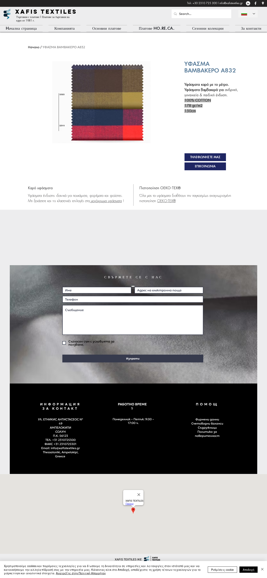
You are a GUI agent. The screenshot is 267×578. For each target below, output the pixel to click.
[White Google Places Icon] (263, 3)
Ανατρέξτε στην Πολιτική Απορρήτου (81, 573)
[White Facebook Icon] (255, 3)
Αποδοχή (248, 570)
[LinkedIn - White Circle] (248, 3)
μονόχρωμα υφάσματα (106, 201)
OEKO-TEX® (166, 201)
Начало (33, 47)
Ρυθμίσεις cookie (222, 570)
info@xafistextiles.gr (231, 3)
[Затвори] (262, 569)
